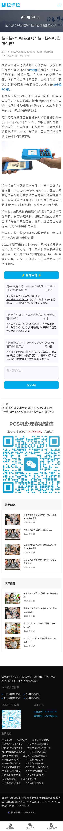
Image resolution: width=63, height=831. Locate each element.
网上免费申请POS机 (34, 763)
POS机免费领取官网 (11, 759)
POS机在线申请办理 (11, 763)
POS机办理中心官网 (11, 782)
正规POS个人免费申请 (12, 744)
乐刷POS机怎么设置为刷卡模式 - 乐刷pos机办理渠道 (40, 517)
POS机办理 (7, 740)
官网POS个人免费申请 (37, 744)
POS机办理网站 (9, 779)
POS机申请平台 (28, 779)
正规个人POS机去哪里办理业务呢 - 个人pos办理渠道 (40, 547)
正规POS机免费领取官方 (34, 755)
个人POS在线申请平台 (35, 771)
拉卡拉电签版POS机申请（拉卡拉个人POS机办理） (28, 407)
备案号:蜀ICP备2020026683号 (45, 798)
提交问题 (31, 385)
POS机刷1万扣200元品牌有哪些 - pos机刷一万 (40, 640)
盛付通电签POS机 (12, 698)
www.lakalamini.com (17, 299)
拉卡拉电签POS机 (12, 694)
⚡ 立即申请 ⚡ (31, 275)
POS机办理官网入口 (34, 759)
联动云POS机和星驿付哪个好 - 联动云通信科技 (40, 562)
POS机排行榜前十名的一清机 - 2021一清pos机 (40, 625)
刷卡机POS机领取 (10, 755)
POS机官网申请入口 (34, 782)
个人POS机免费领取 (11, 767)
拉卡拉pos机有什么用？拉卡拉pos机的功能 (32, 411)
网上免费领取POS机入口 (13, 751)
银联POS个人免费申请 (12, 748)
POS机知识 (48, 52)
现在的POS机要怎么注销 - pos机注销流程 (41, 595)
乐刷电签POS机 (33, 698)
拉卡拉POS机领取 (40, 740)
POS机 (33, 70)
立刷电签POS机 (33, 694)
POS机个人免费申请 (11, 771)
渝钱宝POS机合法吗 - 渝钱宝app (38, 530)
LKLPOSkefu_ (35, 431)
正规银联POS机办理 (11, 775)
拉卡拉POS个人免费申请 (39, 748)
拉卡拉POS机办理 (38, 751)
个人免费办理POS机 (34, 775)
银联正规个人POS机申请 (36, 767)
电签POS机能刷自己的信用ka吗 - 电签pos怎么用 (40, 610)
